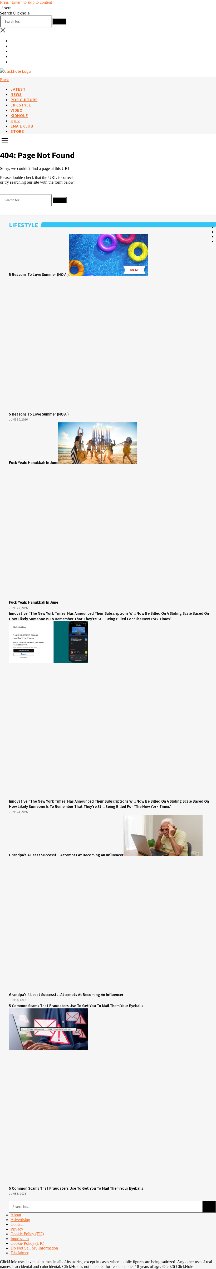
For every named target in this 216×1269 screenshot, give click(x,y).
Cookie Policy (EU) (27, 1234)
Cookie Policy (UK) (27, 1243)
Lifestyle (21, 105)
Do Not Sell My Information (34, 1248)
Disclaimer (19, 1253)
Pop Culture (24, 99)
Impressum (20, 1238)
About (16, 1215)
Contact (17, 1224)
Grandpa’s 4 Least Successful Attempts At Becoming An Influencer (66, 854)
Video (17, 110)
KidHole (19, 115)
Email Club (22, 126)
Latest (18, 89)
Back (4, 79)
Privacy (17, 1229)
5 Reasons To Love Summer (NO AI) (39, 274)
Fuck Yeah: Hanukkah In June (33, 462)
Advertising (20, 1219)
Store (17, 131)
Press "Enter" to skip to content (26, 2)
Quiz (15, 120)
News (16, 94)
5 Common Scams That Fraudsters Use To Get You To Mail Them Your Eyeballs (76, 1188)
